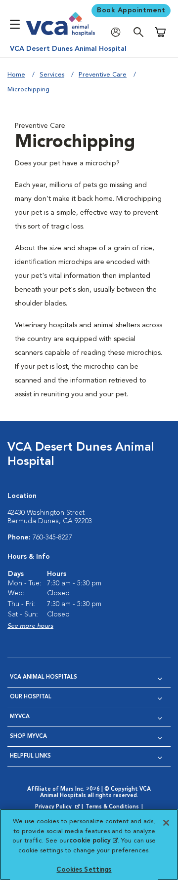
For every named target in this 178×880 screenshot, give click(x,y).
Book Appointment (131, 10)
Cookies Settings (83, 870)
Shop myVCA (28, 736)
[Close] (166, 823)
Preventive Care (103, 75)
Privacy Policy (58, 807)
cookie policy (93, 841)
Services (52, 75)
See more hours (30, 626)
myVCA (20, 717)
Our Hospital (30, 697)
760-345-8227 (52, 537)
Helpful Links (30, 756)
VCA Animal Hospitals (43, 677)
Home (16, 75)
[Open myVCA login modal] (118, 32)
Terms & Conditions (112, 807)
